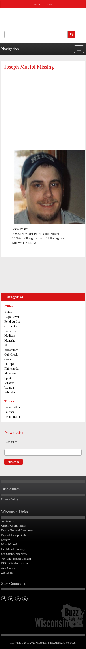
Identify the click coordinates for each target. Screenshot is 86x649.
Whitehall (10, 392)
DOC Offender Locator (14, 563)
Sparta (8, 378)
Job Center (7, 520)
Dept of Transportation (14, 535)
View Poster (20, 229)
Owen (8, 359)
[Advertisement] (45, 105)
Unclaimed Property (13, 549)
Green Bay (11, 326)
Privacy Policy (10, 499)
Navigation (10, 49)
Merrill (8, 345)
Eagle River (11, 317)
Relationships (12, 416)
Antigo (8, 312)
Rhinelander (11, 368)
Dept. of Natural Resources (17, 530)
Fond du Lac (12, 321)
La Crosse (10, 331)
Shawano (10, 373)
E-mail (10, 442)
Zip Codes (7, 572)
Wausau (9, 387)
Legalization (12, 407)
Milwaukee (11, 350)
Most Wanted (9, 544)
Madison (9, 335)
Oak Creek (11, 354)
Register (49, 3)
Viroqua (9, 383)
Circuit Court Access (13, 525)
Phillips (9, 364)
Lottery (5, 539)
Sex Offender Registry (14, 553)
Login (36, 3)
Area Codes (8, 567)
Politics (9, 412)
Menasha (9, 340)
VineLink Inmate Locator (16, 558)
